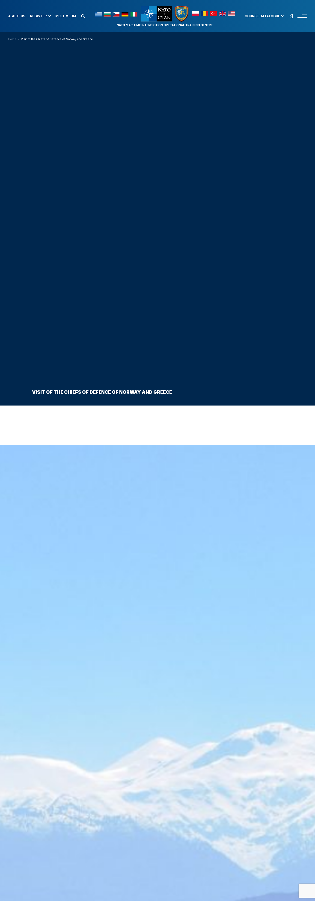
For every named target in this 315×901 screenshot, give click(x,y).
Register (38, 16)
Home (12, 39)
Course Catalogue (262, 16)
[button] (83, 16)
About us (16, 16)
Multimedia (66, 16)
